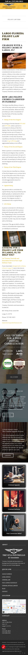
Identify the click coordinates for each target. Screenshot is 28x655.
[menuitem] (24, 6)
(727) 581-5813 (6, 631)
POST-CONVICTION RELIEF (9, 582)
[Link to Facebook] (22, 653)
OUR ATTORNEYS (7, 574)
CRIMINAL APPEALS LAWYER (10, 585)
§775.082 (22, 123)
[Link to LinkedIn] (25, 653)
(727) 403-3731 (6, 633)
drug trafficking (12, 141)
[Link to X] (20, 653)
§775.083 (7, 126)
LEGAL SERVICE (6, 577)
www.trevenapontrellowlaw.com (12, 323)
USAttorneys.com (17, 651)
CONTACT (5, 591)
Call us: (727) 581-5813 (14, 1)
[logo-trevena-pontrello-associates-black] (11, 6)
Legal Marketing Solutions (7, 651)
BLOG (3, 588)
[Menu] (24, 6)
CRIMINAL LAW (6, 579)
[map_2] (14, 606)
